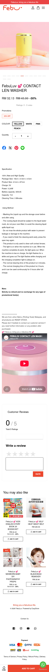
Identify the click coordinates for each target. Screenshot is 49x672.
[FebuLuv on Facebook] (14, 629)
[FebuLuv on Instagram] (21, 629)
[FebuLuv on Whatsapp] (35, 629)
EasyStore (35, 608)
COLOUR (6, 123)
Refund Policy (33, 656)
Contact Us (25, 618)
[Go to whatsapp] (43, 664)
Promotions (6, 110)
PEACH (17, 128)
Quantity (5, 134)
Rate (38, 474)
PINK (38, 123)
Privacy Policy (22, 656)
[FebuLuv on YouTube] (28, 629)
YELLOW (18, 123)
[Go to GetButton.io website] (43, 669)
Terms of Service (10, 656)
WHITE (29, 123)
